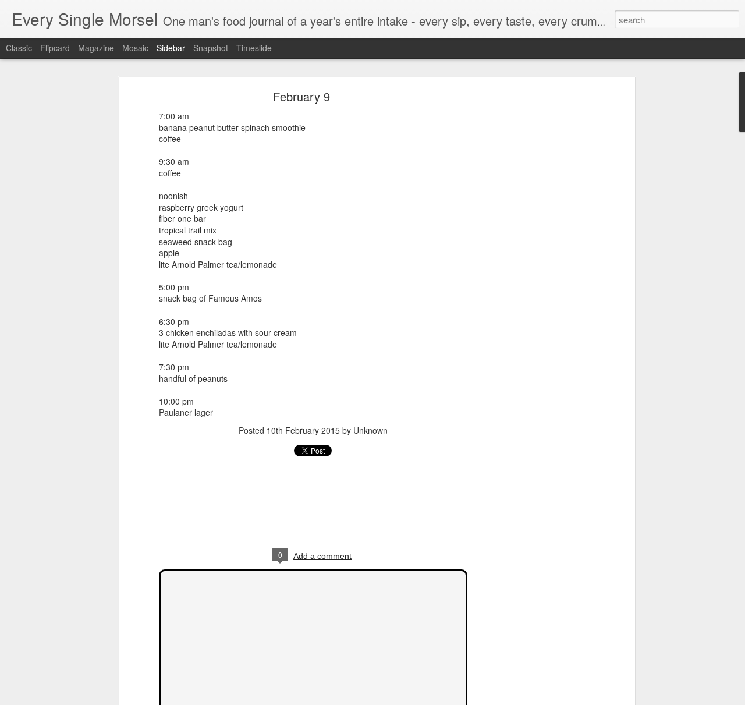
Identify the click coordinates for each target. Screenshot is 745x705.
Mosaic (135, 48)
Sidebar (171, 48)
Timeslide (254, 48)
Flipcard (55, 48)
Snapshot (210, 48)
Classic (19, 48)
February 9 (301, 96)
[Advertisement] (531, 277)
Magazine (96, 48)
